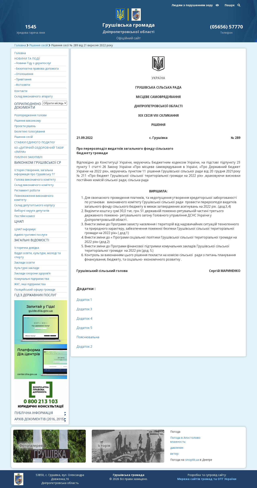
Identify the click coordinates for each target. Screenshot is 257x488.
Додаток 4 (84, 318)
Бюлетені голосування (29, 131)
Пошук (230, 5)
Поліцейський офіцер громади (34, 289)
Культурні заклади (26, 268)
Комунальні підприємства (31, 279)
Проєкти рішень (25, 126)
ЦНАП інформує (25, 229)
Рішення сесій (38, 45)
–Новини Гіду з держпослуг (32, 63)
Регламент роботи (27, 190)
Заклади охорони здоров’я (32, 273)
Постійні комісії (24, 216)
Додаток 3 (84, 309)
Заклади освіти (24, 262)
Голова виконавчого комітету (35, 179)
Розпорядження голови (30, 115)
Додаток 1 (84, 300)
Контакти (20, 91)
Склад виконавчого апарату (33, 96)
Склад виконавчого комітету (34, 185)
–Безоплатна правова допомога (36, 68)
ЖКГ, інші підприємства (30, 284)
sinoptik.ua (192, 460)
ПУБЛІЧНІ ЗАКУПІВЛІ (28, 157)
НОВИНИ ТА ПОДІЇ (27, 58)
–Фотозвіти (22, 85)
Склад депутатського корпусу (34, 205)
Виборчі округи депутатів (31, 210)
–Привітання (22, 79)
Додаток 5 (84, 328)
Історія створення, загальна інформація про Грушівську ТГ (34, 172)
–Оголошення (23, 74)
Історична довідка (26, 248)
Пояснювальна (87, 337)
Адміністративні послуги (30, 234)
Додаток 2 (84, 347)
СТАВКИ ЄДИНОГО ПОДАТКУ (34, 142)
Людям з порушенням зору (192, 5)
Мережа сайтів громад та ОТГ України (206, 479)
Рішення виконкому (27, 120)
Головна (20, 45)
